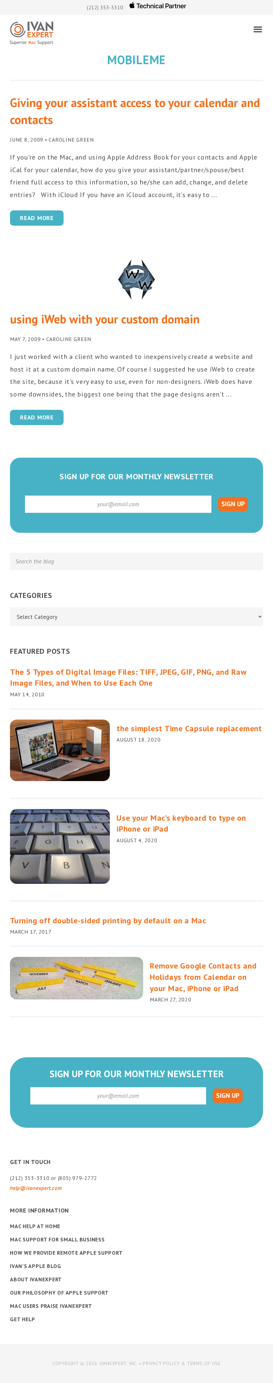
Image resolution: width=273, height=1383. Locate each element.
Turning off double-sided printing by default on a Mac (108, 920)
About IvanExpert (36, 1279)
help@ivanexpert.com (36, 1188)
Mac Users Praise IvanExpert (51, 1306)
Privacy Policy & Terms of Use (182, 1363)
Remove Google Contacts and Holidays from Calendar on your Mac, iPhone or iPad (203, 977)
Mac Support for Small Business (57, 1239)
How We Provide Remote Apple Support (66, 1252)
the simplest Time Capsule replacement (189, 728)
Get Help (22, 1319)
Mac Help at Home (35, 1226)
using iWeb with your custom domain (105, 319)
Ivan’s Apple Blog (35, 1266)
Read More (37, 218)
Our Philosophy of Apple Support (59, 1292)
